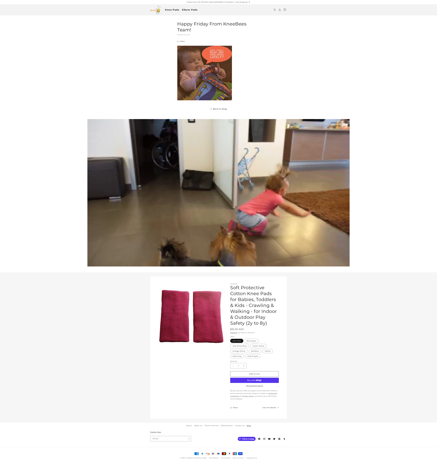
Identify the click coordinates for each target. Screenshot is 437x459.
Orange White (239, 351)
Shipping (233, 332)
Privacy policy (226, 458)
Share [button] (182, 41)
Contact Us (240, 426)
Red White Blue (240, 346)
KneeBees (189, 458)
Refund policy (227, 426)
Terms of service (238, 458)
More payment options (254, 386)
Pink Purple (253, 356)
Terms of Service (211, 426)
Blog (249, 426)
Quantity (233, 361)
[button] (274, 9)
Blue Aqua (251, 341)
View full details (269, 408)
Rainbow (255, 351)
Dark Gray (237, 356)
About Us (198, 426)
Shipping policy (251, 458)
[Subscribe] (188, 438)
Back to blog (220, 109)
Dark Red (237, 341)
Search (189, 426)
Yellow (268, 351)
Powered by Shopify (200, 458)
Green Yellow (258, 346)
